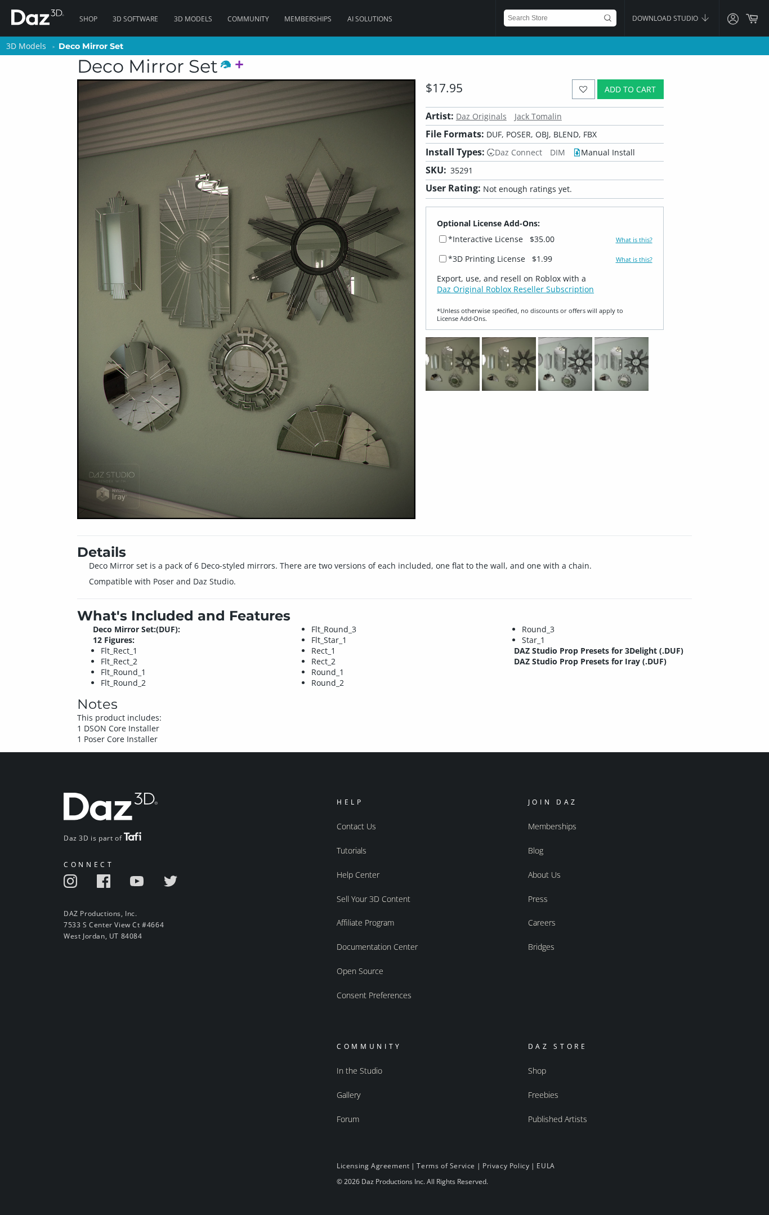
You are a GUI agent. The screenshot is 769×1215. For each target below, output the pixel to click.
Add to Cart (630, 89)
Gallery (348, 1094)
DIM (557, 152)
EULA (545, 1166)
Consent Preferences (374, 995)
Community (248, 19)
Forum (348, 1119)
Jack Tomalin (538, 116)
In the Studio (359, 1070)
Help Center (358, 874)
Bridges (541, 946)
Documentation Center (377, 946)
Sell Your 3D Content (373, 899)
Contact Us (356, 826)
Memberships (308, 19)
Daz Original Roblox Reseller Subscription (515, 289)
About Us (544, 874)
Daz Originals (481, 116)
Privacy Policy (505, 1166)
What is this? (634, 240)
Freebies (543, 1094)
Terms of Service (446, 1166)
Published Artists (557, 1119)
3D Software (135, 19)
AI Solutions (369, 19)
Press (538, 899)
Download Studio (666, 18)
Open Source (360, 971)
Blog (535, 850)
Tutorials (351, 850)
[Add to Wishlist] (583, 89)
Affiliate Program (365, 922)
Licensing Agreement (373, 1166)
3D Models (193, 19)
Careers (542, 922)
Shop (88, 19)
